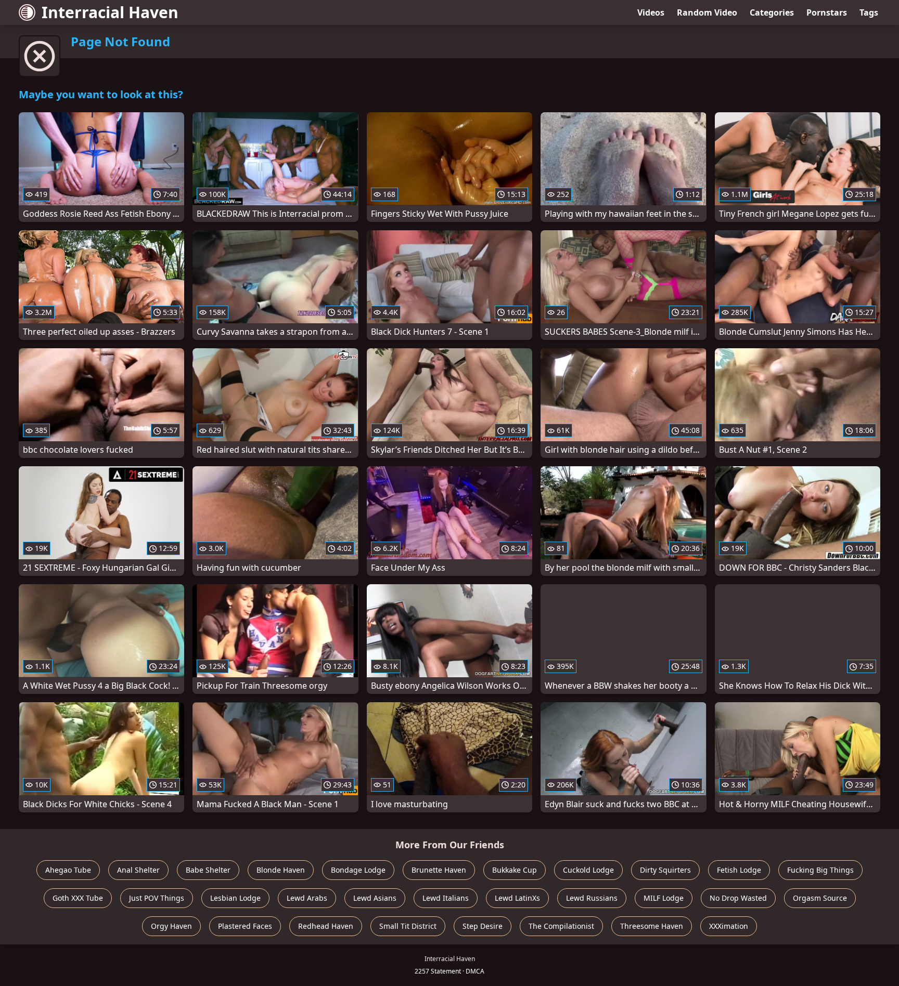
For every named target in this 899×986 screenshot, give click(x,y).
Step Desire (483, 926)
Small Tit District (407, 926)
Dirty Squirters (665, 870)
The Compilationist (561, 926)
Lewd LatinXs (517, 898)
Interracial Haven (110, 12)
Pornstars (826, 12)
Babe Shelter (208, 870)
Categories (772, 12)
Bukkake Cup (514, 870)
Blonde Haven (280, 870)
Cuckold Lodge (588, 870)
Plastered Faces (245, 926)
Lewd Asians (374, 898)
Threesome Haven (651, 926)
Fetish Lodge (739, 870)
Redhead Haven (325, 926)
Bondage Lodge (358, 870)
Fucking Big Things (820, 870)
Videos (650, 12)
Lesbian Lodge (235, 898)
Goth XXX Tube (78, 898)
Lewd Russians (592, 898)
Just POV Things (156, 898)
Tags (868, 12)
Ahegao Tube (68, 870)
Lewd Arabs (307, 898)
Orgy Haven (171, 926)
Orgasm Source (820, 898)
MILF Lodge (664, 898)
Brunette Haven (439, 870)
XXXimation (728, 926)
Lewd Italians (445, 898)
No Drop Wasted (738, 898)
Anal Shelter (138, 870)
